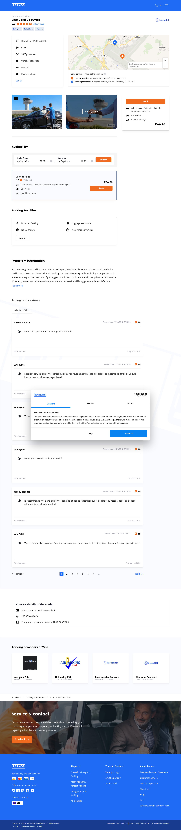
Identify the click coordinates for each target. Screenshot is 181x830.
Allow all (128, 433)
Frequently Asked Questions (154, 772)
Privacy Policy (134, 823)
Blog (142, 794)
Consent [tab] (51, 404)
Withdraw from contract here (154, 805)
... (99, 573)
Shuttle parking (113, 777)
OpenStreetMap (134, 67)
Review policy (145, 823)
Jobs (142, 800)
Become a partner (149, 783)
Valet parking (112, 772)
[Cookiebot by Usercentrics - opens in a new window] (135, 395)
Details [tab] (90, 403)
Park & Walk (111, 783)
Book (101, 188)
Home (18, 698)
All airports (76, 800)
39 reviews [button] (38, 23)
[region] (118, 52)
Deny (90, 433)
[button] (122, 56)
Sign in (158, 5)
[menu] (105, 74)
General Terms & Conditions (117, 823)
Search (103, 160)
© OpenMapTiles (143, 64)
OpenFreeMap (133, 64)
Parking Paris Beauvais (37, 698)
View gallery (91, 111)
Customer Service (149, 777)
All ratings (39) (20, 310)
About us (144, 789)
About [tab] (130, 403)
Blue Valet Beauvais (62, 698)
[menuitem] (105, 74)
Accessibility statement (160, 823)
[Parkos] (18, 5)
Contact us (22, 739)
